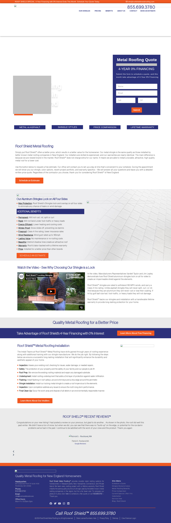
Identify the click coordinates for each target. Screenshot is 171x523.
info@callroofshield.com (24, 496)
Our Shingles (84, 11)
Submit (136, 110)
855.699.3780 (141, 7)
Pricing (98, 11)
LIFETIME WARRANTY (142, 127)
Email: (17, 494)
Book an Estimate (147, 11)
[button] (80, 451)
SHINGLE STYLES (67, 127)
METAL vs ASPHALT (29, 127)
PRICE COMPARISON (105, 127)
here (67, 494)
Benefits (109, 11)
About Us (121, 11)
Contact (133, 11)
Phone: (18, 489)
